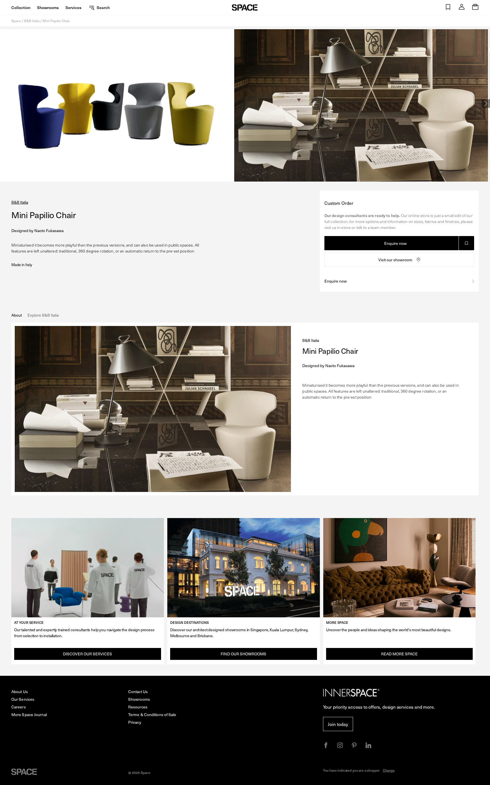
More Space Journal (29, 714)
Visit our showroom (395, 260)
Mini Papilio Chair (56, 20)
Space (16, 20)
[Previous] (4, 103)
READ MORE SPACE (399, 654)
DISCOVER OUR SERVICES (87, 654)
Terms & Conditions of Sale (152, 714)
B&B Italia (31, 20)
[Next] (485, 103)
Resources (137, 707)
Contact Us (138, 691)
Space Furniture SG (245, 7)
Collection (20, 7)
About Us (19, 691)
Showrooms (48, 7)
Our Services (22, 699)
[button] (448, 7)
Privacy (134, 722)
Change (389, 770)
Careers (18, 707)
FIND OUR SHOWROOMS (243, 654)
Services (73, 7)
